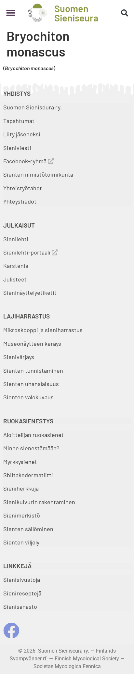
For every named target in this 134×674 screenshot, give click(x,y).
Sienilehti (15, 239)
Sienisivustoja (21, 579)
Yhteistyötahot (22, 188)
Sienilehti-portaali (27, 252)
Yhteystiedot (19, 201)
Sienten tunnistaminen (33, 370)
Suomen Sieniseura (76, 13)
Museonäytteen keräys (32, 343)
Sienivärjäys (18, 356)
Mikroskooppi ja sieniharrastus (43, 329)
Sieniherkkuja (21, 488)
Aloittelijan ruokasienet (33, 434)
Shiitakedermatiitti (28, 475)
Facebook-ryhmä (25, 161)
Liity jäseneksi (21, 134)
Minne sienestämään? (31, 448)
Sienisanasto (20, 606)
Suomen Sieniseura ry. (32, 107)
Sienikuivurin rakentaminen (39, 502)
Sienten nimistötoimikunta (38, 174)
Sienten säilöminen (28, 528)
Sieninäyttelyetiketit (30, 292)
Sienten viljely (21, 542)
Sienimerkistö (21, 515)
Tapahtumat (18, 120)
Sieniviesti (18, 147)
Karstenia (15, 265)
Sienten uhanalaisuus (31, 383)
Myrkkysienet (20, 461)
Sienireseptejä (22, 593)
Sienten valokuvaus (28, 397)
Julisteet (15, 279)
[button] (10, 13)
